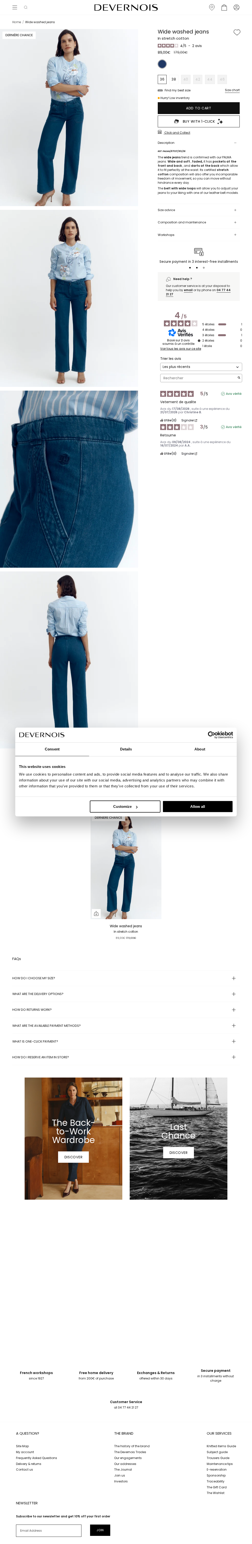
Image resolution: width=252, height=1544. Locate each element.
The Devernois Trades (130, 1452)
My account (25, 1452)
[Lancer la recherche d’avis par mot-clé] (239, 378)
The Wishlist (215, 1493)
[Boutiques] (212, 7)
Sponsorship (216, 1475)
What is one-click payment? (35, 1041)
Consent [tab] (52, 749)
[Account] (236, 7)
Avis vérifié (233, 394)
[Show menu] (14, 7)
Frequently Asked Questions (36, 1458)
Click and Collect (177, 132)
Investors (121, 1481)
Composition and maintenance (182, 222)
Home (16, 22)
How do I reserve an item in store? (40, 1057)
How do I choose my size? (33, 978)
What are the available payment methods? (46, 1026)
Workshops (166, 235)
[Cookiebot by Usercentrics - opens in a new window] (211, 735)
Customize (122, 806)
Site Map (22, 1446)
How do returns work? (32, 1010)
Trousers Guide (218, 1458)
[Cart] (224, 7)
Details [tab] (126, 749)
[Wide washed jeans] (126, 866)
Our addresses (125, 1464)
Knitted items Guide (221, 1446)
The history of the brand (132, 1446)
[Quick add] (96, 913)
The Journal (123, 1469)
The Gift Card (217, 1487)
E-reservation (217, 1469)
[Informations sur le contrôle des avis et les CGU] (199, 341)
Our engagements (128, 1458)
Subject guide (217, 1452)
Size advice (166, 210)
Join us (119, 1475)
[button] (26, 7)
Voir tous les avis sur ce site (180, 348)
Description (166, 143)
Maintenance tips (220, 1464)
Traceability (215, 1481)
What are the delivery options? (37, 994)
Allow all (197, 806)
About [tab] (199, 749)
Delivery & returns (28, 1464)
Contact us (24, 1469)
